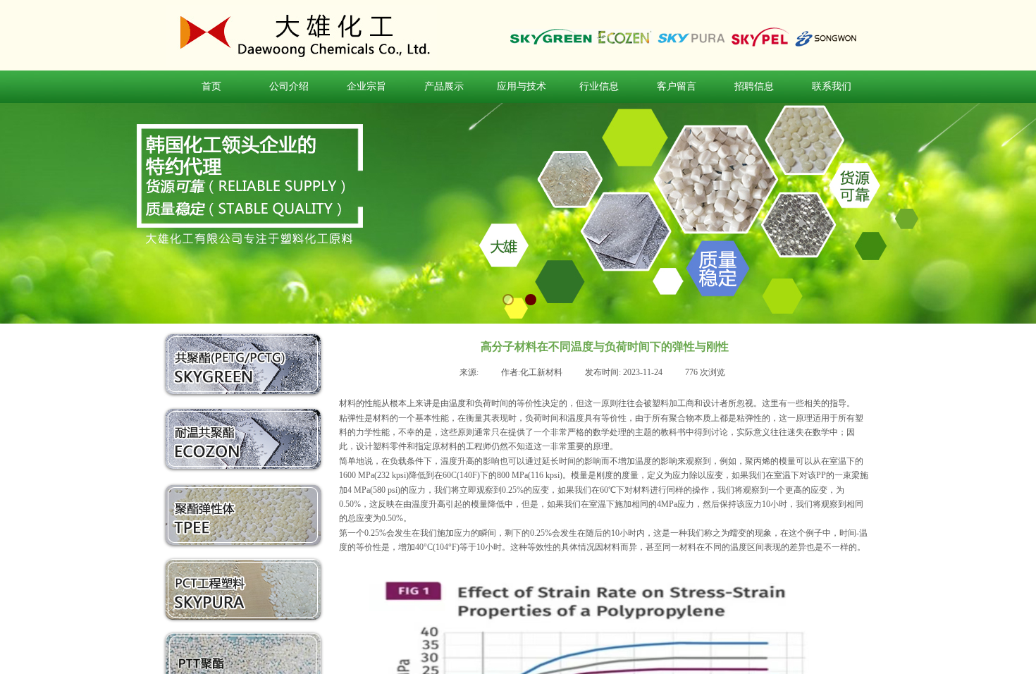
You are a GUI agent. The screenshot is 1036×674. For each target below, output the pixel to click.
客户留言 (676, 86)
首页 (211, 86)
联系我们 (831, 86)
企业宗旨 (366, 86)
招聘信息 (754, 86)
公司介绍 (289, 86)
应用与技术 (521, 86)
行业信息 (599, 86)
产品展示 (444, 86)
